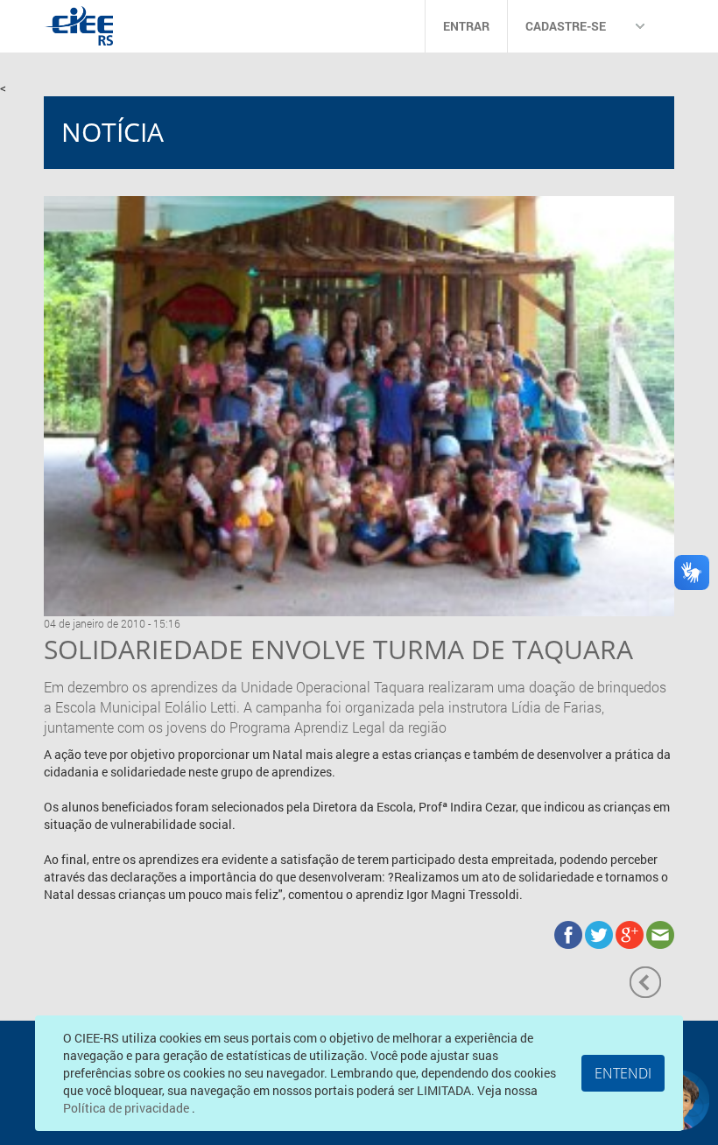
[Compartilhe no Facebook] (569, 933)
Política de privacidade (127, 1107)
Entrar (466, 26)
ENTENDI (623, 1073)
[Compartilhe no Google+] (631, 933)
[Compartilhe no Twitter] (600, 933)
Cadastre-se (565, 26)
